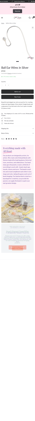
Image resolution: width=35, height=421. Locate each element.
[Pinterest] (11, 139)
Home (2, 23)
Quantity (3, 81)
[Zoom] (32, 27)
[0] (32, 17)
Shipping (9, 73)
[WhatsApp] (14, 139)
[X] (9, 139)
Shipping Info (5, 128)
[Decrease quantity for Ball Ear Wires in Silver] (2, 85)
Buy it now (17, 97)
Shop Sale (17, 11)
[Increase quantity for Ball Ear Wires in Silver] (8, 85)
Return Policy (5, 133)
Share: (3, 138)
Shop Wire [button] (18, 248)
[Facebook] (7, 139)
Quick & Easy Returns (18, 1)
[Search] (29, 17)
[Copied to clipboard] (16, 139)
